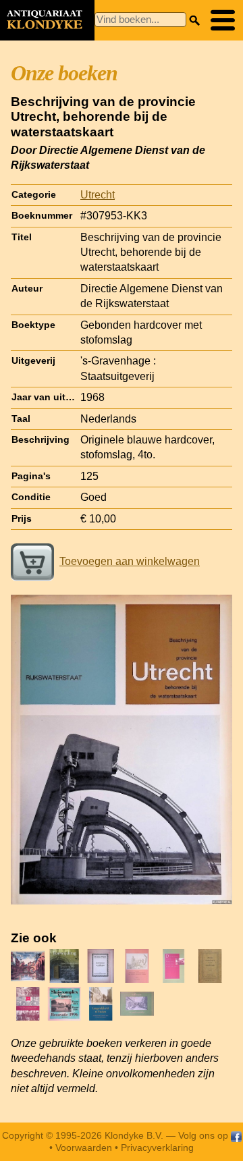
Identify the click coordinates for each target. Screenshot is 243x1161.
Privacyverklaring (157, 1147)
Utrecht (97, 194)
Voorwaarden (83, 1147)
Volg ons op (204, 1135)
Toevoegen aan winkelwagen (129, 561)
